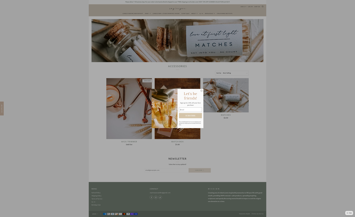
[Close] (201, 91)
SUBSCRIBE (190, 115)
